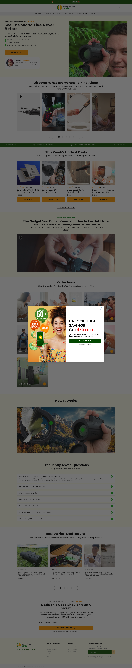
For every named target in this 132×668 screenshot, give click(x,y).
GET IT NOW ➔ (85, 341)
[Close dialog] (101, 309)
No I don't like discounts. (85, 344)
